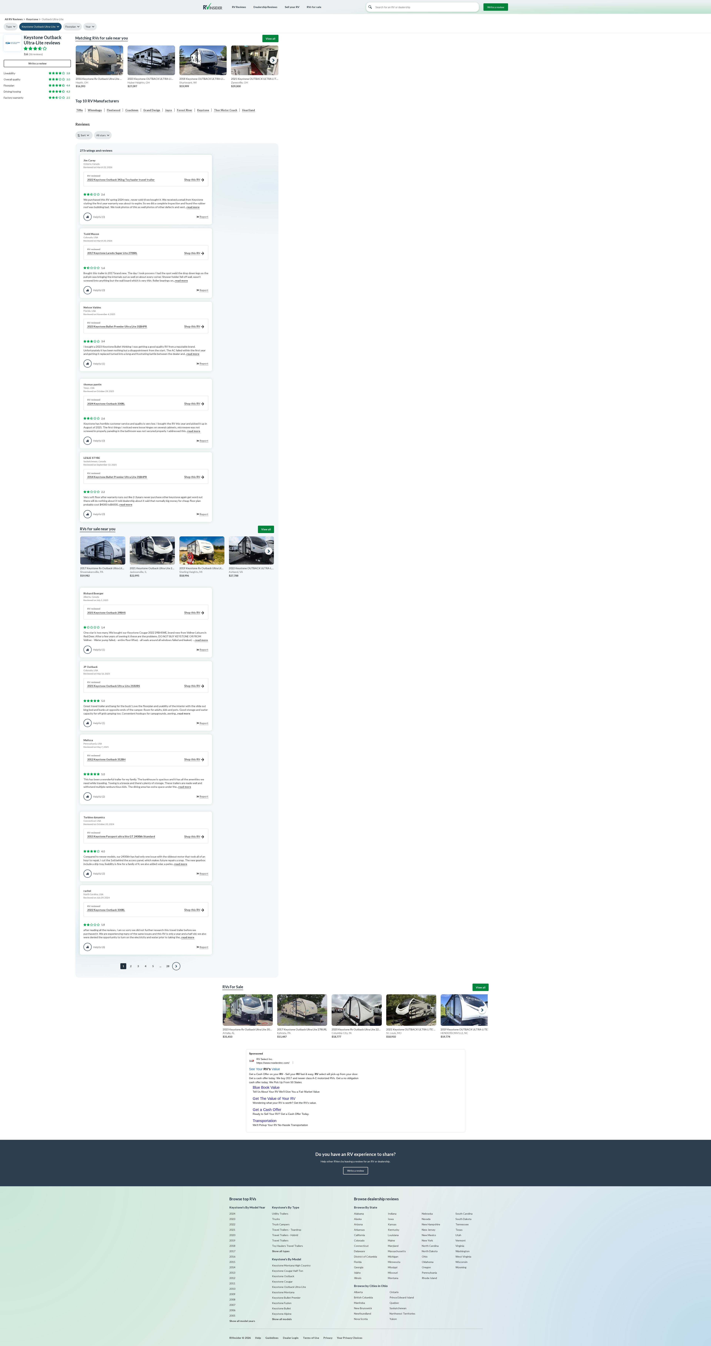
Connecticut (361, 1245)
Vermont (460, 1240)
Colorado (359, 1240)
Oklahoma (427, 1261)
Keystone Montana (283, 1292)
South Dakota (463, 1219)
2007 (232, 1304)
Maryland (393, 1245)
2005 (232, 1315)
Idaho (357, 1272)
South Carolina (464, 1213)
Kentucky (393, 1229)
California (359, 1235)
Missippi (392, 1267)
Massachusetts (397, 1251)
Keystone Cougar (282, 1281)
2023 (232, 1219)
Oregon (426, 1267)
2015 (232, 1261)
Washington (462, 1251)
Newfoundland (362, 1313)
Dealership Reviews (265, 7)
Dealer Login (290, 1337)
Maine (391, 1240)
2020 (232, 1235)
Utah (458, 1235)
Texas (459, 1229)
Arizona (358, 1224)
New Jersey (428, 1229)
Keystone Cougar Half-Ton (287, 1270)
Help (258, 1337)
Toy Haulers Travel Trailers (287, 1245)
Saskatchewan (398, 1308)
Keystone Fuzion (281, 1303)
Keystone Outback (283, 1276)
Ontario (394, 1292)
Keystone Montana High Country (291, 1265)
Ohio (425, 1256)
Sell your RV (292, 7)
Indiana (392, 1213)
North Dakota (430, 1251)
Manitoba (359, 1302)
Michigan (393, 1256)
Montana (393, 1278)
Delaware (359, 1251)
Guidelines (271, 1337)
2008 (232, 1299)
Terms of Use (311, 1337)
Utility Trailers (280, 1213)
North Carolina (430, 1245)
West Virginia (463, 1256)
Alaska (358, 1219)
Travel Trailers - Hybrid (285, 1235)
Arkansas (359, 1229)
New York (427, 1240)
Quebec (394, 1302)
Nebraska (427, 1213)
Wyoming (460, 1267)
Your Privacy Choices (349, 1337)
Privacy (327, 1337)
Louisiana (393, 1235)
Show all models (282, 1319)
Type (9, 26)
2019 (232, 1240)
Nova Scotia (361, 1318)
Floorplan (70, 26)
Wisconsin (461, 1261)
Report (204, 216)
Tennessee (462, 1224)
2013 (232, 1272)
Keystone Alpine (281, 1313)
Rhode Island (429, 1278)
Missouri (393, 1272)
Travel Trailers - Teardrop (286, 1229)
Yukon (393, 1318)
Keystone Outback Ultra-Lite (39, 26)
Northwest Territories (402, 1313)
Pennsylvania (429, 1272)
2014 (232, 1267)
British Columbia (363, 1297)
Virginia (459, 1245)
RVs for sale (314, 7)
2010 (232, 1288)
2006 (232, 1310)
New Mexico (429, 1235)
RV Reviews (239, 7)
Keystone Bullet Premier (286, 1297)
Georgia (358, 1267)
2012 (232, 1278)
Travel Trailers (280, 1240)
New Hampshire (431, 1224)
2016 (232, 1256)
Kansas (392, 1224)
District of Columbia (365, 1256)
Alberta (358, 1292)
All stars (101, 135)
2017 (232, 1251)
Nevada (426, 1219)
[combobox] (84, 135)
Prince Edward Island (402, 1297)
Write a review (495, 7)
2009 (232, 1294)
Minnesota (394, 1261)
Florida (358, 1261)
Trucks (276, 1219)
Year (88, 26)
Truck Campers (281, 1224)
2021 (232, 1229)
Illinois (357, 1278)
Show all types (281, 1251)
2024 (232, 1213)
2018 (232, 1245)
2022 (232, 1224)
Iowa (391, 1219)
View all (270, 38)
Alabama (359, 1213)
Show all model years (242, 1320)
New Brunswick (363, 1308)
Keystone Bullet (281, 1308)
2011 (232, 1283)
